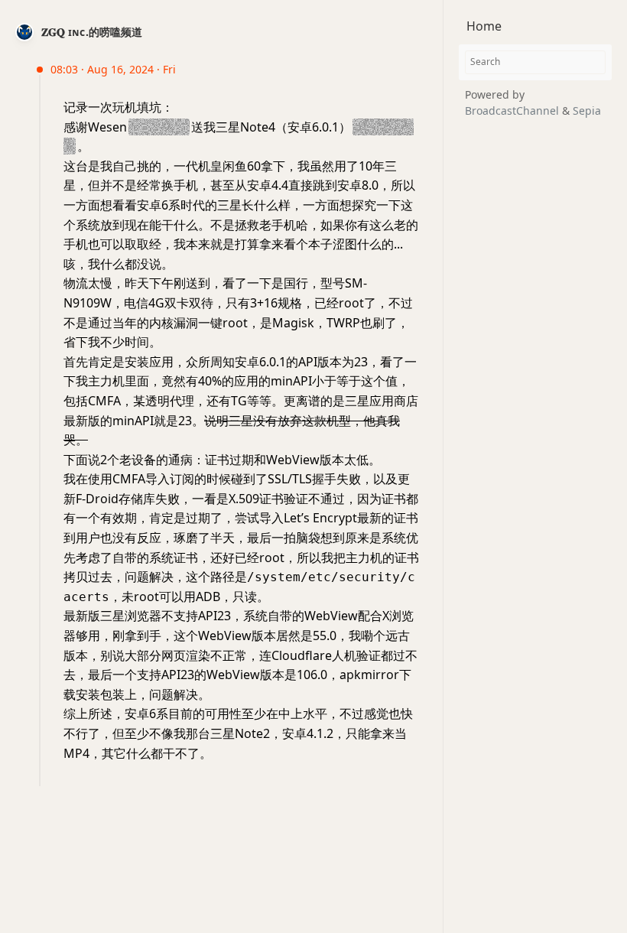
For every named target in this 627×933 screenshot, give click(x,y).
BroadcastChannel (513, 110)
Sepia (587, 110)
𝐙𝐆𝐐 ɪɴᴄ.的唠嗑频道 (91, 31)
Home (484, 26)
